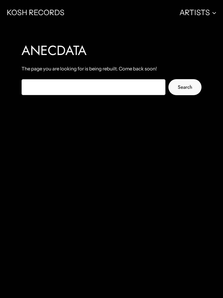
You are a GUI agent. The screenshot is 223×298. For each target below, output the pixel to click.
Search (185, 87)
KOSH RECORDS (35, 12)
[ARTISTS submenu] (214, 12)
